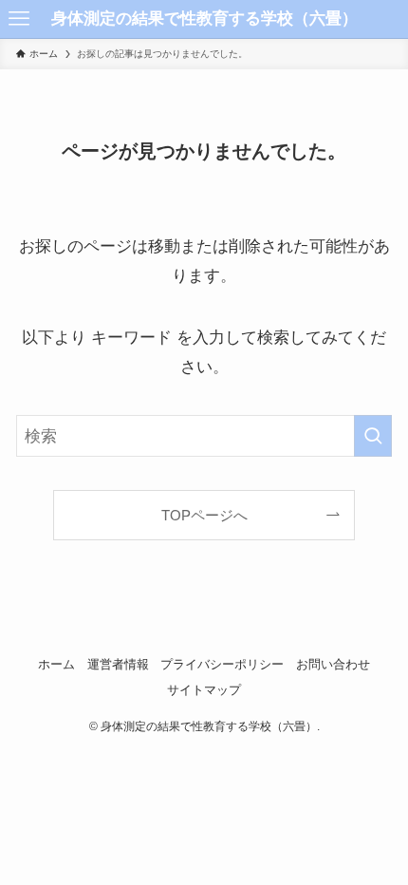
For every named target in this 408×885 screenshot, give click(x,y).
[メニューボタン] (19, 19)
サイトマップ (204, 690)
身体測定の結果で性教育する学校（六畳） (204, 18)
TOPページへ (204, 515)
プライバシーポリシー (222, 664)
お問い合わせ (333, 664)
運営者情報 (118, 664)
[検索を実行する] (373, 436)
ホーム (56, 664)
